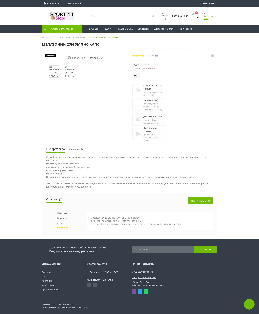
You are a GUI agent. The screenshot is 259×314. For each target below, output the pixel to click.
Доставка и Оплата (164, 28)
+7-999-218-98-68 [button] (142, 272)
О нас (45, 276)
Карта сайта (48, 285)
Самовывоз (144, 28)
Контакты (47, 280)
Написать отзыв (200, 200)
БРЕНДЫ (93, 28)
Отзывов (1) (76, 149)
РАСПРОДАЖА (125, 28)
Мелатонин (81, 37)
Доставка (46, 272)
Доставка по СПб (152, 116)
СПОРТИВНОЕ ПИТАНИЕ (60, 37)
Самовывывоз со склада (152, 87)
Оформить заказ (208, 17)
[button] (51, 3)
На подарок (185, 28)
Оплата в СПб (150, 100)
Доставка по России (150, 130)
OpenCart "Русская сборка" (64, 304)
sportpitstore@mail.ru (144, 277)
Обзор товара (55, 149)
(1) (156, 55)
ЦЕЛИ (108, 28)
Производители (50, 289)
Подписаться (205, 249)
